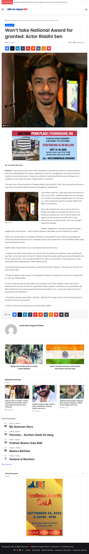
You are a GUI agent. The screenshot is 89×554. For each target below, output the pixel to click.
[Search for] (86, 10)
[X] (12, 48)
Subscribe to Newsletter (63, 550)
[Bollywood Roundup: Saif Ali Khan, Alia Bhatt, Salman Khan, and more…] (44, 393)
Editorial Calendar (47, 550)
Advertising (36, 550)
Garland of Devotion (22, 459)
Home (8, 20)
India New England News (31, 325)
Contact (28, 550)
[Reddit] (33, 48)
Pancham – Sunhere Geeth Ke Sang (31, 435)
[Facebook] (7, 48)
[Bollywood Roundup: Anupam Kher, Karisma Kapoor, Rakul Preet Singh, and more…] (72, 392)
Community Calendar (80, 550)
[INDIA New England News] (17, 9)
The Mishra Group (67, 546)
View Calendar (7, 464)
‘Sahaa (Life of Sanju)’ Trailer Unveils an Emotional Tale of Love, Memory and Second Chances (16, 404)
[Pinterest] (28, 48)
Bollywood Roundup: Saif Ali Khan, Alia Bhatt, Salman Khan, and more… (43, 406)
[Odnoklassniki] (43, 48)
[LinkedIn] (17, 48)
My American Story (21, 426)
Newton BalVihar (19, 451)
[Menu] (3, 10)
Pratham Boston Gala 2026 (25, 443)
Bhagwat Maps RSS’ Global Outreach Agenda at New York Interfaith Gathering (40, 2)
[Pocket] (49, 48)
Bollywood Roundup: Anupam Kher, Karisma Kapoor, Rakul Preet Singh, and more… (71, 403)
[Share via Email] (61, 314)
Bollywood (15, 20)
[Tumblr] (23, 48)
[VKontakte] (38, 48)
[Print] (66, 314)
